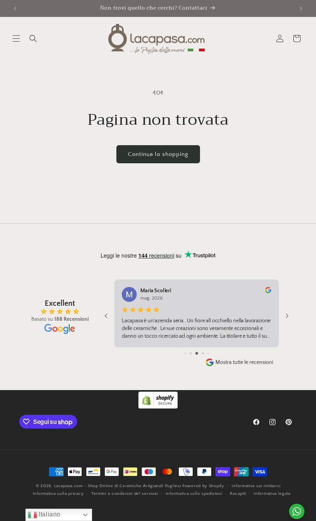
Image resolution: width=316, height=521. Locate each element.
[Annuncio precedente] (15, 8)
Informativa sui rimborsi (256, 486)
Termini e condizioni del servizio (124, 493)
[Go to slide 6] (203, 353)
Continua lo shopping (158, 154)
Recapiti (238, 493)
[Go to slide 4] (191, 353)
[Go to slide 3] (185, 353)
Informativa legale (272, 493)
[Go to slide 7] (208, 353)
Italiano (49, 514)
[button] (16, 38)
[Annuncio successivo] (300, 8)
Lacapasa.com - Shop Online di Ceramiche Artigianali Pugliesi (117, 486)
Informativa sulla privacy (58, 493)
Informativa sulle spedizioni (194, 493)
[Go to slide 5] (196, 353)
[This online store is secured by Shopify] (158, 406)
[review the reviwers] (268, 292)
